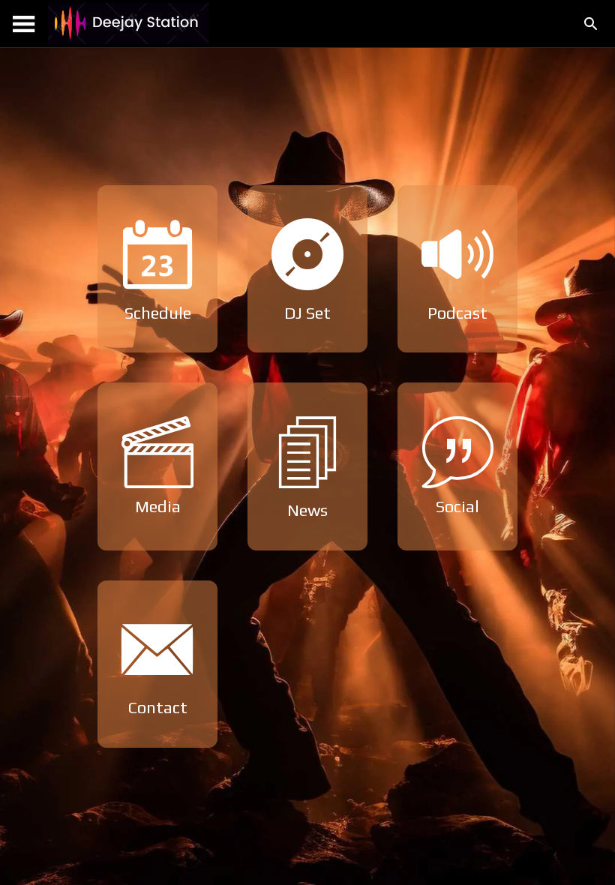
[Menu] (24, 24)
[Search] (591, 24)
